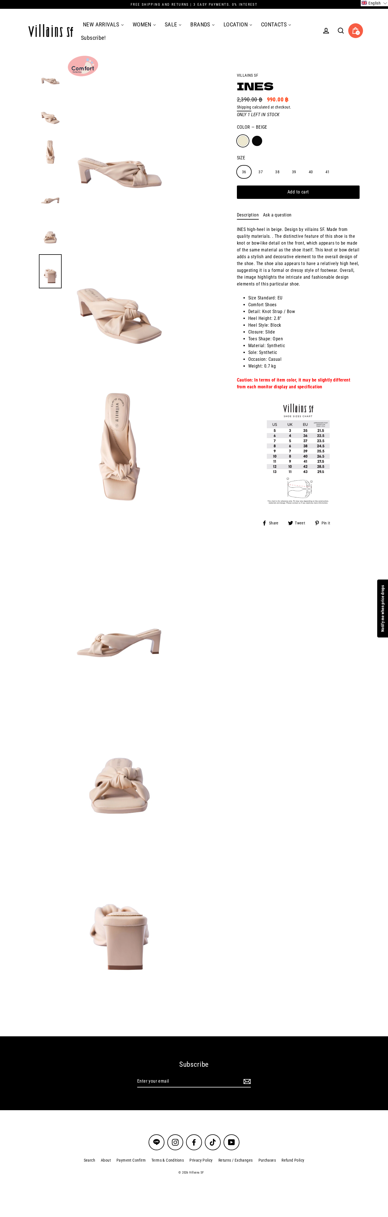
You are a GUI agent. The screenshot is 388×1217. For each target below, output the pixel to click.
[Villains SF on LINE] (156, 1142)
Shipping (244, 107)
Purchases (267, 1160)
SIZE (241, 157)
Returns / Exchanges (235, 1160)
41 (328, 171)
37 (260, 171)
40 (311, 171)
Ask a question (277, 215)
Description (248, 215)
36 (244, 171)
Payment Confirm (131, 1160)
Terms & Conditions (167, 1160)
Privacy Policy (201, 1160)
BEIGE (243, 141)
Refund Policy (292, 1160)
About (106, 1160)
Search (89, 1160)
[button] (374, 3)
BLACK (257, 141)
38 (277, 171)
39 (294, 171)
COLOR (252, 127)
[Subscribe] (246, 1081)
